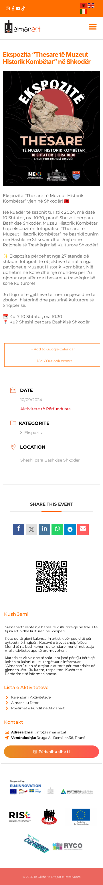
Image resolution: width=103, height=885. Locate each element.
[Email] (83, 529)
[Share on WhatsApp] (57, 529)
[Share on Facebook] (18, 529)
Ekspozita (33, 432)
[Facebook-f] (13, 8)
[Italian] (84, 10)
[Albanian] (84, 5)
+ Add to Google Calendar (53, 349)
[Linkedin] (44, 529)
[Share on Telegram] (70, 529)
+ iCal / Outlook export (53, 361)
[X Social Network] (31, 529)
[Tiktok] (23, 8)
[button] (92, 26)
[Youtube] (18, 8)
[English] (91, 5)
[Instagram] (8, 8)
